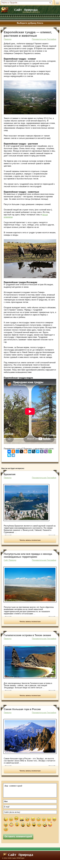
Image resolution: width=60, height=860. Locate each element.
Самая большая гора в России (22, 709)
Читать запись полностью (30, 540)
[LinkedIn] (29, 451)
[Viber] (46, 451)
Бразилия (9, 474)
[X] (21, 451)
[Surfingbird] (37, 451)
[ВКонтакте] (9, 451)
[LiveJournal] (33, 451)
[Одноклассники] (13, 451)
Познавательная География (44, 39)
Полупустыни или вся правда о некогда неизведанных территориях (28, 555)
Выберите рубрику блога (30, 23)
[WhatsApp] (50, 451)
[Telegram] (13, 454)
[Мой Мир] (17, 451)
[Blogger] (25, 451)
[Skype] (9, 454)
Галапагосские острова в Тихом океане (27, 635)
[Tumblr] (42, 451)
